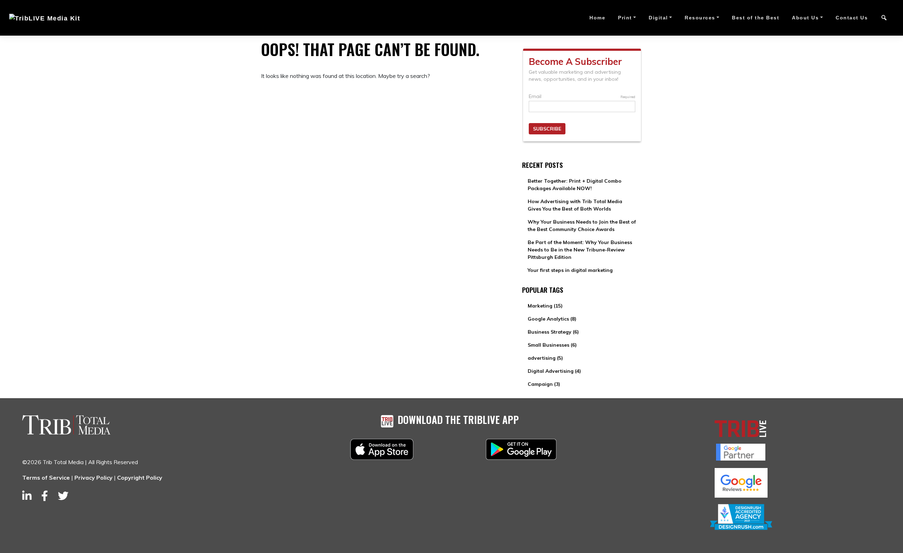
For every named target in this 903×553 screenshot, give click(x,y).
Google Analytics (552, 319)
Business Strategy (553, 332)
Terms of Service (46, 477)
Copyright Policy (139, 477)
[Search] (884, 17)
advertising (545, 358)
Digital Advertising (554, 371)
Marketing (545, 306)
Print (625, 17)
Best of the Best (755, 17)
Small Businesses (552, 345)
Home (597, 17)
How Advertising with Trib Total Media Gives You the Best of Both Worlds (575, 205)
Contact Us (852, 17)
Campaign (544, 384)
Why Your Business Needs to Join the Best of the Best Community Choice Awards (582, 225)
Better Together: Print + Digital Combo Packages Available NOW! (575, 185)
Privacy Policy (93, 477)
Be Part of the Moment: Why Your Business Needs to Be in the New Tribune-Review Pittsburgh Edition (580, 249)
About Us (805, 17)
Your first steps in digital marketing (570, 270)
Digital (658, 17)
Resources (700, 17)
